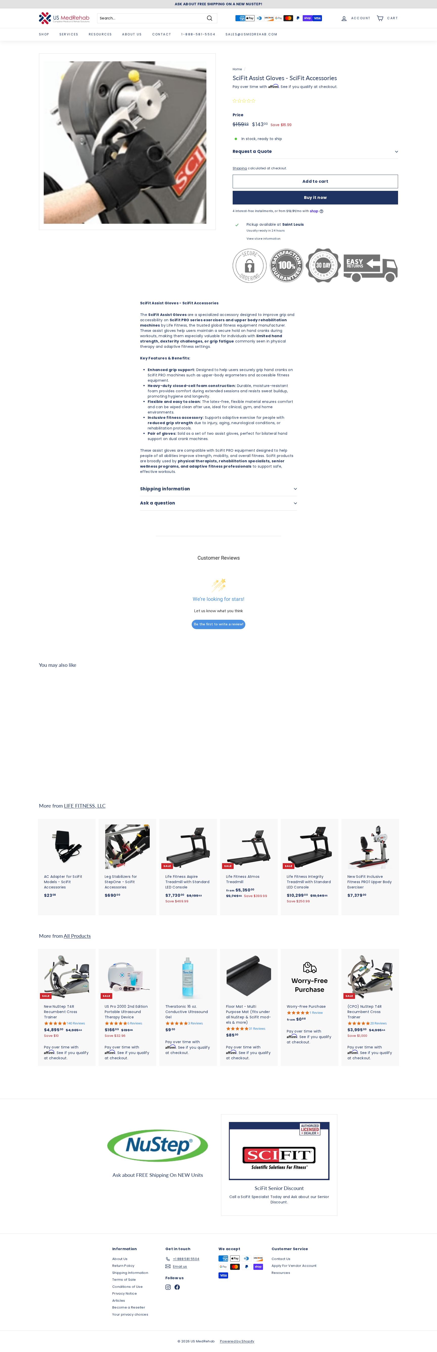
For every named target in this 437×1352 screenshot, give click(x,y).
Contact (161, 34)
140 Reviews (76, 1023)
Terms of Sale (124, 1279)
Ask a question (157, 503)
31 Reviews (257, 1028)
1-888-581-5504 (198, 34)
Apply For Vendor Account (294, 1265)
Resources (100, 34)
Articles (118, 1300)
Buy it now (315, 197)
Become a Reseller (128, 1307)
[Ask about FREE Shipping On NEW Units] (157, 1144)
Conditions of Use (127, 1286)
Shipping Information (130, 1272)
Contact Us (281, 1258)
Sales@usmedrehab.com (251, 34)
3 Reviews (195, 1023)
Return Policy (123, 1265)
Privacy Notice (124, 1293)
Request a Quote (252, 151)
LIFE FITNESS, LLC (84, 806)
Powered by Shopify (237, 1341)
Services (69, 34)
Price (238, 115)
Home (237, 69)
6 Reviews (134, 1023)
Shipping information (165, 489)
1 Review (316, 1013)
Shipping (240, 168)
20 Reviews (378, 1023)
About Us (132, 34)
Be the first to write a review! (218, 624)
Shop (44, 34)
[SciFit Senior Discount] (279, 1151)
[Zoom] (127, 142)
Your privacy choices (130, 1314)
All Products (77, 936)
